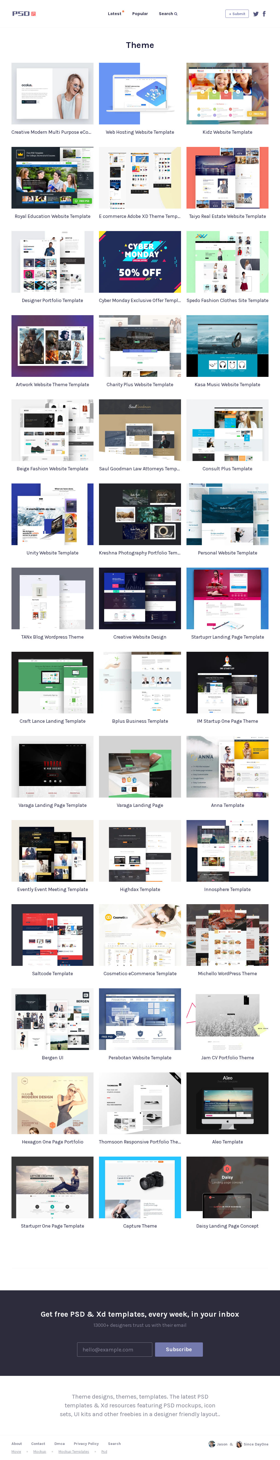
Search (114, 1443)
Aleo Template (227, 1142)
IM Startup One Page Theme (227, 721)
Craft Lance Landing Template (53, 721)
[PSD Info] (33, 13)
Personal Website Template (227, 553)
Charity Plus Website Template (140, 385)
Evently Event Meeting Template (52, 889)
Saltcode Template (52, 974)
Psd (104, 1452)
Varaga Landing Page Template (53, 805)
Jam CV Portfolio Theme (227, 1058)
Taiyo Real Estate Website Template (227, 216)
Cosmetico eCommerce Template (140, 974)
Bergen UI (52, 1058)
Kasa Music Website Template (227, 385)
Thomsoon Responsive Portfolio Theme (140, 1142)
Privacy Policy (86, 1443)
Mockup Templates (74, 1452)
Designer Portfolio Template (52, 300)
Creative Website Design (140, 637)
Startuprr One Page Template (52, 1226)
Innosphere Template (227, 889)
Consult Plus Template (227, 469)
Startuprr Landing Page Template (227, 637)
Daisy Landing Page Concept (227, 1226)
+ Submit (237, 14)
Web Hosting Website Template (140, 132)
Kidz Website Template (227, 132)
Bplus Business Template (140, 721)
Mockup (39, 1452)
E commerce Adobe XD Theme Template (140, 216)
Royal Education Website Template (53, 216)
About (16, 1443)
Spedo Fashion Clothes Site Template (227, 300)
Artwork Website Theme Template (52, 385)
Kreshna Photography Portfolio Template (140, 553)
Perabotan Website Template (140, 1058)
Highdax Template (140, 889)
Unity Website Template (52, 553)
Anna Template (227, 805)
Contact (38, 1443)
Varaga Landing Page (140, 805)
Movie (16, 1452)
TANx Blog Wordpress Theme (52, 637)
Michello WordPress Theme (227, 974)
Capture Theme (140, 1226)
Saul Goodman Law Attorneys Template (140, 469)
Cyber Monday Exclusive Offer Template (140, 300)
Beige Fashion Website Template (52, 469)
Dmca (59, 1443)
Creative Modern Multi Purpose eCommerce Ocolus (52, 132)
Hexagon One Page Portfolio (52, 1142)
